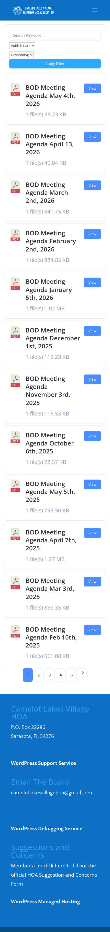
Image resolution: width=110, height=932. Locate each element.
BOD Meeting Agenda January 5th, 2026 (49, 289)
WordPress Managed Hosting (45, 901)
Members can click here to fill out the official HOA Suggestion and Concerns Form (54, 874)
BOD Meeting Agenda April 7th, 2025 (51, 540)
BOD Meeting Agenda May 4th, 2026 (50, 95)
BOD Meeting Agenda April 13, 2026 (50, 144)
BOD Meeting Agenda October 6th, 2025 (50, 443)
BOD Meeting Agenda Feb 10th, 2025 (51, 637)
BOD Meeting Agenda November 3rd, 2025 (48, 390)
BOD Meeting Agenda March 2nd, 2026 (47, 192)
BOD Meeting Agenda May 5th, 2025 (50, 491)
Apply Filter (55, 63)
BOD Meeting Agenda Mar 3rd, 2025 (50, 588)
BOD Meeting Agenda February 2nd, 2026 (51, 241)
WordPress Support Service (43, 763)
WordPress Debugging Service (46, 828)
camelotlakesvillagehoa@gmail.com (51, 792)
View (92, 88)
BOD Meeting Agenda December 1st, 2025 (53, 338)
